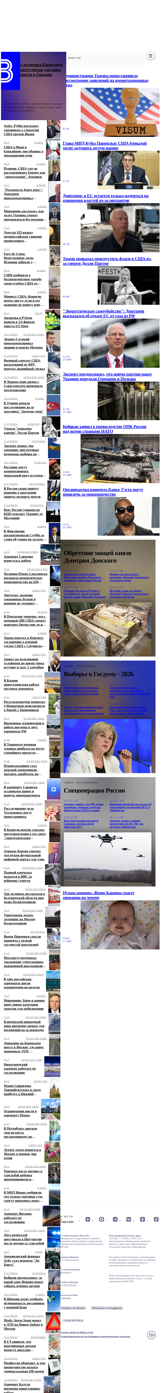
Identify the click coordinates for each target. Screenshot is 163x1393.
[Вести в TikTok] (156, 1219)
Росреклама (65, 1298)
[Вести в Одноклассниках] (142, 1219)
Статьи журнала (73, 1320)
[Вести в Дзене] (88, 1219)
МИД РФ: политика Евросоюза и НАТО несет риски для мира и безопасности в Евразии (33, 69)
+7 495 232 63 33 (68, 1285)
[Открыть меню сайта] (150, 56)
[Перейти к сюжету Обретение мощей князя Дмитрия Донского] (107, 629)
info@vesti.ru (65, 1272)
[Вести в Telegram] (115, 1219)
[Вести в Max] (101, 1219)
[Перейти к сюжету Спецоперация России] (107, 859)
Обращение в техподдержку (107, 1308)
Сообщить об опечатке (73, 1308)
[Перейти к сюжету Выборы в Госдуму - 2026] (107, 746)
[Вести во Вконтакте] (129, 1219)
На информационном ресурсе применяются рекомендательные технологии (95, 1336)
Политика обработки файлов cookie (76, 1332)
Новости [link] (74, 58)
